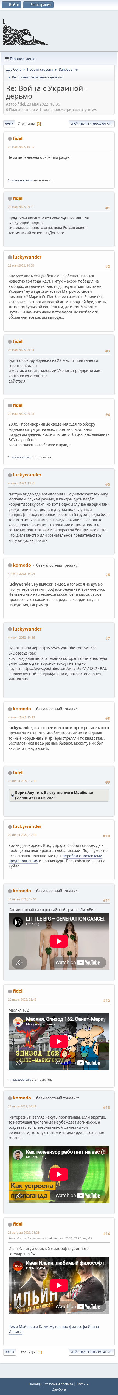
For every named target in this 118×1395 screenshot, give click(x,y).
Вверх (9, 1352)
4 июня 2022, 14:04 (21, 573)
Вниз (9, 124)
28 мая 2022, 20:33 (21, 350)
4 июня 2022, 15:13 (21, 717)
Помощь (35, 1384)
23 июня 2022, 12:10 (22, 781)
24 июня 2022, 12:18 (22, 835)
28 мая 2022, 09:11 (21, 207)
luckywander (27, 257)
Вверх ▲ (83, 1384)
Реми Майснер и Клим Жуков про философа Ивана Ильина (54, 1329)
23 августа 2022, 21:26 (23, 1232)
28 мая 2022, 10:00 (21, 265)
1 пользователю (19, 457)
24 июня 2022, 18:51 (22, 899)
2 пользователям (20, 180)
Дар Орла (59, 1389)
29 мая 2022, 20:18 (21, 414)
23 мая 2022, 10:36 (21, 147)
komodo (22, 565)
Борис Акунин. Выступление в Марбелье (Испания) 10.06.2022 (54, 795)
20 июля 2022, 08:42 (22, 999)
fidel (18, 138)
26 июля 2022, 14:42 (22, 1106)
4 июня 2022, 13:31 (21, 483)
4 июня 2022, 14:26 (21, 637)
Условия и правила (59, 1384)
